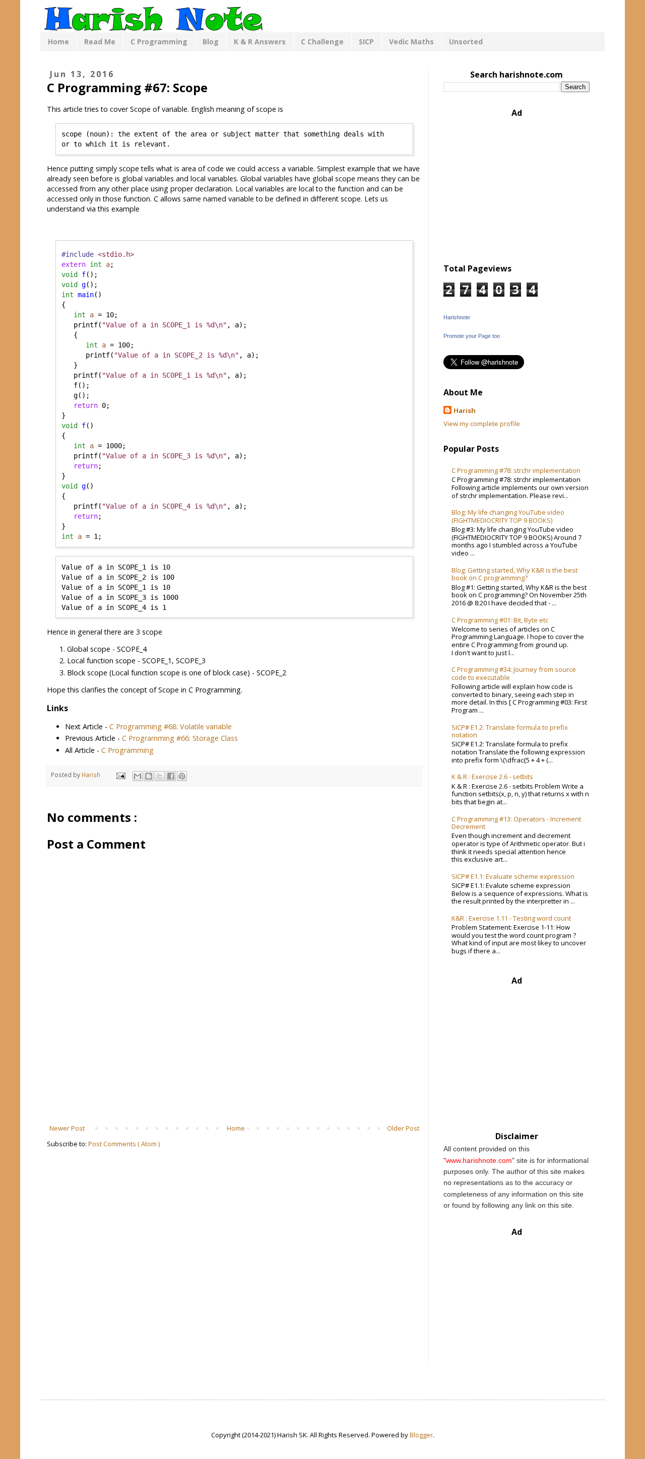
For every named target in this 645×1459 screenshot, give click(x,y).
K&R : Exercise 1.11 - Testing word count (511, 918)
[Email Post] (120, 775)
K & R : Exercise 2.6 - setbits (492, 776)
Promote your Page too (471, 336)
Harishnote (456, 317)
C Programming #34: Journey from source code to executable (514, 673)
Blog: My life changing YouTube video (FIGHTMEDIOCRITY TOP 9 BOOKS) (508, 516)
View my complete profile (481, 423)
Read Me (99, 41)
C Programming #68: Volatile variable (170, 726)
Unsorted (466, 41)
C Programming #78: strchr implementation (516, 470)
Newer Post (67, 1128)
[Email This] (138, 776)
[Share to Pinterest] (182, 776)
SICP (366, 41)
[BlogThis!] (149, 776)
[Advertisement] (234, 1095)
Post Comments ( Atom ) (124, 1143)
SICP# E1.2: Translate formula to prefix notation (510, 731)
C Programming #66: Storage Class (180, 738)
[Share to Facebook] (171, 776)
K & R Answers (260, 41)
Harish (465, 410)
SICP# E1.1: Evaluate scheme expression (513, 876)
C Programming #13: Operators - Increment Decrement (516, 822)
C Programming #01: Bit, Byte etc (500, 619)
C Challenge (322, 41)
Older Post (403, 1128)
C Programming (159, 41)
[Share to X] (160, 776)
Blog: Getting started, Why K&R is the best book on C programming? (514, 574)
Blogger (421, 1434)
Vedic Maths (411, 41)
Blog (211, 41)
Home (58, 41)
